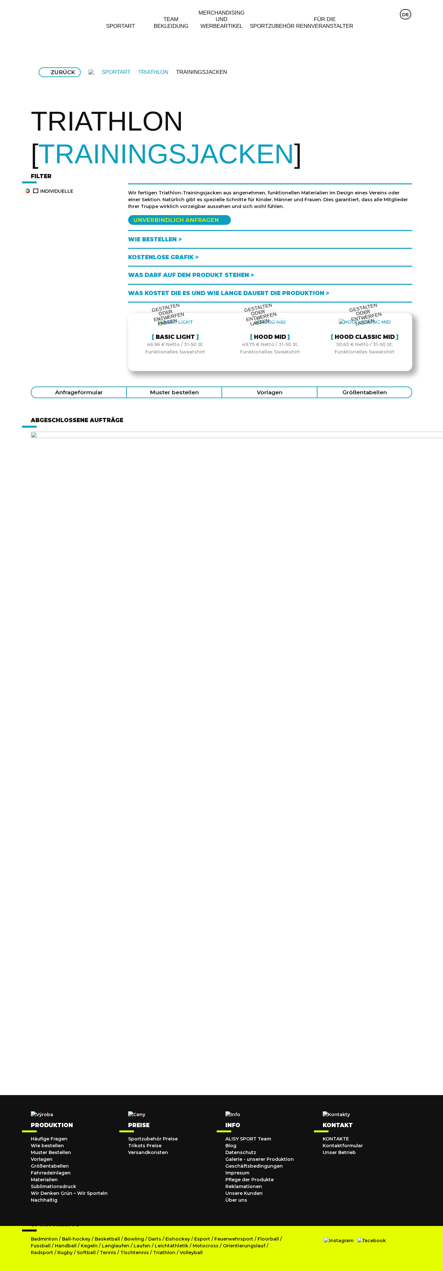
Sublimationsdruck (53, 1186)
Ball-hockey (76, 1239)
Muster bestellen (174, 392)
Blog (230, 1146)
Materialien (44, 1180)
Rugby (65, 1252)
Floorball (268, 1239)
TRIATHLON (153, 72)
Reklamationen (243, 1186)
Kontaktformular (343, 1146)
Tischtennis (135, 1252)
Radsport (42, 1252)
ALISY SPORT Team (248, 1139)
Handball (66, 1246)
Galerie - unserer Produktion (259, 1159)
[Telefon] (392, 14)
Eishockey (177, 1239)
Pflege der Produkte (249, 1180)
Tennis (108, 1252)
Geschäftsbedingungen (254, 1166)
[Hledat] (380, 14)
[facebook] (371, 1240)
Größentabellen (364, 392)
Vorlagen (269, 392)
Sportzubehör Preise (153, 1139)
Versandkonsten (148, 1152)
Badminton (44, 1239)
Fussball (41, 1246)
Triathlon (165, 1252)
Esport (202, 1239)
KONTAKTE (336, 1139)
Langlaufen (115, 1246)
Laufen (143, 1246)
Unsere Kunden (244, 1193)
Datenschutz (240, 1152)
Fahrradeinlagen (51, 1173)
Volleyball (191, 1252)
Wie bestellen (47, 1146)
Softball (87, 1252)
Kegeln (89, 1246)
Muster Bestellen (51, 1152)
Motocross (206, 1246)
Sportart (116, 72)
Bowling (134, 1239)
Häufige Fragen (49, 1139)
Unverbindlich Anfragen (176, 220)
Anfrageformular (79, 392)
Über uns (236, 1200)
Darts (154, 1239)
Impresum (237, 1173)
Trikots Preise (145, 1146)
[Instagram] (338, 1240)
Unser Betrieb (339, 1152)
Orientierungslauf (244, 1246)
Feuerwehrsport (234, 1239)
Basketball (108, 1239)
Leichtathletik (172, 1246)
